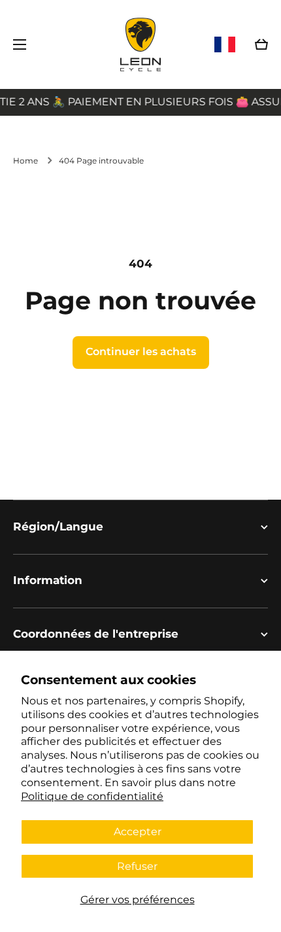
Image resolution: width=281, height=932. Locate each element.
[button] (261, 44)
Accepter (137, 831)
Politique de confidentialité (92, 796)
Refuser (137, 866)
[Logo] (140, 44)
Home (25, 160)
